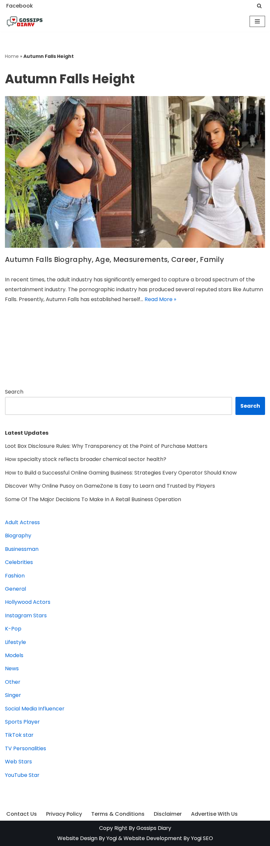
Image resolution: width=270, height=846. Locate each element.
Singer (13, 695)
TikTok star (19, 735)
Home (12, 56)
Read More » (160, 299)
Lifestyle (15, 642)
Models (14, 655)
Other (12, 682)
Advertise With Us (214, 814)
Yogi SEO (202, 838)
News (12, 668)
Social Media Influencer (35, 708)
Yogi (111, 838)
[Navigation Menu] (257, 21)
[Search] (259, 5)
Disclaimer (168, 814)
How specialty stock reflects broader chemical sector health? (85, 459)
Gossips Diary (153, 828)
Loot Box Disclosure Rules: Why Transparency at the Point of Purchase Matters (106, 446)
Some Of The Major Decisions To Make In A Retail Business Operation (93, 499)
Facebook (19, 6)
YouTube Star (22, 775)
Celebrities (19, 562)
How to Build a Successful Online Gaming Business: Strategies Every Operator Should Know (121, 472)
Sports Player (22, 722)
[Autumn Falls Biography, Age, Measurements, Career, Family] (135, 172)
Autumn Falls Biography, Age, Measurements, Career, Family (114, 259)
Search (14, 392)
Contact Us (21, 814)
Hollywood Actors (27, 602)
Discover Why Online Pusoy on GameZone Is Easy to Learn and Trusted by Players (110, 486)
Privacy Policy (64, 814)
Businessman (22, 549)
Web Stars (18, 761)
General (15, 589)
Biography (18, 535)
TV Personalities (25, 748)
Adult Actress (22, 522)
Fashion (15, 575)
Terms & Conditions (118, 814)
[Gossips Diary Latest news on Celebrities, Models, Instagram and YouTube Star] (24, 21)
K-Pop (13, 628)
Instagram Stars (26, 615)
